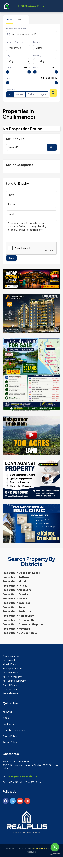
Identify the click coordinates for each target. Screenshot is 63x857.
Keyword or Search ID (16, 28)
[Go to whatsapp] (55, 847)
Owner (19, 94)
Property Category (15, 42)
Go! (52, 147)
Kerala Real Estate (39, 848)
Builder (31, 94)
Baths (36, 67)
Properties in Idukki (14, 581)
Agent (43, 94)
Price (8, 78)
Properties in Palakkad (16, 594)
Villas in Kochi (9, 664)
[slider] (7, 72)
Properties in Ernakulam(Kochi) (21, 572)
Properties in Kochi (12, 656)
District (37, 42)
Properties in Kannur (15, 598)
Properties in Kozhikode (17, 611)
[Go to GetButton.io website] (55, 854)
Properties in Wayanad (16, 628)
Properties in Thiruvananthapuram (23, 624)
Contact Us (8, 724)
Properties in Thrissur (15, 585)
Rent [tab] (20, 19)
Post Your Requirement (14, 680)
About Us (7, 711)
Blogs (6, 717)
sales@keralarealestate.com (22, 776)
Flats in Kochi (9, 660)
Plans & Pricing (10, 685)
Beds (8, 67)
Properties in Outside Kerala (20, 632)
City (8, 55)
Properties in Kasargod (17, 602)
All (10, 94)
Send (11, 258)
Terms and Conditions (14, 730)
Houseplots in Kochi (13, 668)
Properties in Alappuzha (17, 589)
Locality (37, 55)
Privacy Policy (10, 736)
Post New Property (12, 676)
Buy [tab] (9, 19)
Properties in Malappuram (18, 615)
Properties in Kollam (15, 607)
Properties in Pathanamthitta (20, 619)
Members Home (11, 689)
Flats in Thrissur (10, 672)
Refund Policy (10, 742)
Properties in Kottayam (17, 576)
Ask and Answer (11, 693)
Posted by (11, 89)
